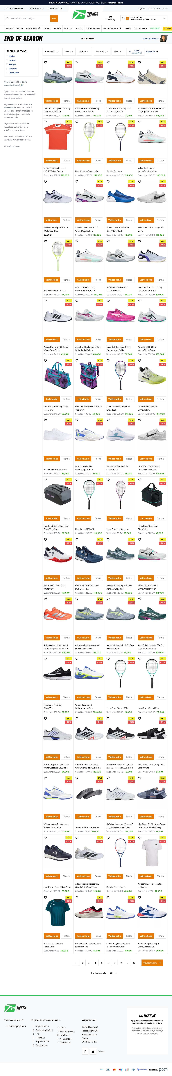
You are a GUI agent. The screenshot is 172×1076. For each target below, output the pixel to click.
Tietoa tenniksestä (112, 28)
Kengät (57, 28)
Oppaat (128, 28)
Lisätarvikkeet (93, 28)
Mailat (20, 28)
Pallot (79, 28)
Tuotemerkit (141, 28)
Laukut (47, 28)
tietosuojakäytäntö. (150, 1033)
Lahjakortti (142, 9)
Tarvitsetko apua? (150, 38)
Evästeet (101, 1051)
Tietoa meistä (154, 9)
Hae (54, 18)
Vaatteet (68, 28)
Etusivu (9, 28)
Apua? (165, 9)
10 (134, 962)
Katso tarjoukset (115, 2)
